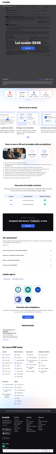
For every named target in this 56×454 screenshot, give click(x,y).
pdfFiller (40, 423)
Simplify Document (9, 387)
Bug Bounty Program (31, 431)
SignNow (40, 426)
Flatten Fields (19, 363)
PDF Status (43, 365)
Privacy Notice (29, 423)
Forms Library (17, 428)
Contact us (5, 245)
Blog (39, 419)
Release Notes (29, 429)
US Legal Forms (41, 424)
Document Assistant (9, 384)
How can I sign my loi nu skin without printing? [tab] (15, 250)
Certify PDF (19, 387)
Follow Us (5, 425)
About (27, 419)
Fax (41, 363)
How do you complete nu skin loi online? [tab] (13, 255)
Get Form (28, 48)
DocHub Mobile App (42, 421)
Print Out (19, 403)
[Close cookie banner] (52, 450)
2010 (11, 200)
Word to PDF (7, 355)
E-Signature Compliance (31, 426)
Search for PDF (20, 395)
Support (28, 428)
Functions (16, 431)
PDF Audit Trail (20, 384)
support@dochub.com (6, 420)
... (37, 450)
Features (16, 429)
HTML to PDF (8, 371)
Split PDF (19, 365)
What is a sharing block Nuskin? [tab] (11, 260)
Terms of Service (30, 421)
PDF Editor (16, 419)
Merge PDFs (19, 368)
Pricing (15, 426)
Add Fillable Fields (20, 360)
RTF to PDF (7, 374)
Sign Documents (18, 423)
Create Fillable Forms (44, 372)
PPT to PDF (7, 365)
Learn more (28, 317)
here (49, 410)
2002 (11, 204)
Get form (28, 226)
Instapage (40, 429)
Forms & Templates (18, 421)
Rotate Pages (20, 371)
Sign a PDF (31, 355)
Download (19, 401)
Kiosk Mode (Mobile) (31, 368)
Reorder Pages (20, 374)
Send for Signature (33, 357)
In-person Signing (32, 364)
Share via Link (44, 357)
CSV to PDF (7, 368)
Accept (45, 450)
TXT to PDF (7, 357)
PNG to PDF (7, 360)
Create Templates (45, 368)
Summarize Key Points (8, 390)
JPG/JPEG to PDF (8, 363)
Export (18, 398)
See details (5, 79)
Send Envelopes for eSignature (33, 361)
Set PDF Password (21, 390)
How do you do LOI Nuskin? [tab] (10, 265)
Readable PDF (20, 392)
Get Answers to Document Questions (8, 396)
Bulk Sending (31, 371)
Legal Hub (28, 424)
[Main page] (6, 2)
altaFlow (40, 428)
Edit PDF (18, 355)
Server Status (17, 424)
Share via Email (44, 360)
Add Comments (44, 355)
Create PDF (19, 357)
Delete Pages (20, 376)
